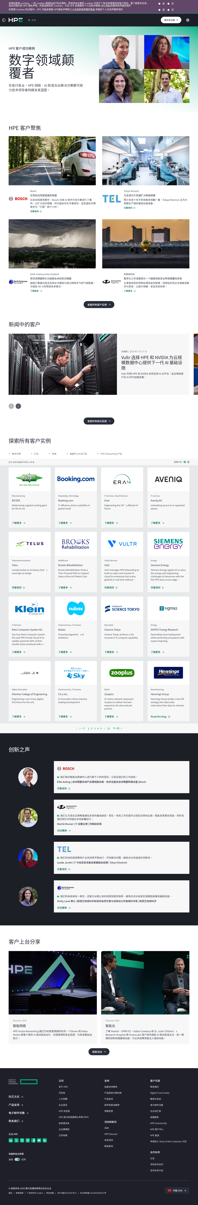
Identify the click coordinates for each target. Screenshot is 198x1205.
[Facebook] (33, 1140)
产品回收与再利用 (113, 1092)
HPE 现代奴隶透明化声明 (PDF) (74, 1117)
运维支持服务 (110, 1086)
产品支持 (108, 1098)
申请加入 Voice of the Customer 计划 (168, 1141)
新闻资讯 (108, 1146)
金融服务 (154, 1117)
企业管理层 (64, 1129)
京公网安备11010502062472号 (93, 1193)
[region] (99, 364)
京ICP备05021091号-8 (66, 1193)
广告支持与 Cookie (35, 1193)
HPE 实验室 (64, 1111)
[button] (4, 20)
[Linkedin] (11, 1140)
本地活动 (108, 1140)
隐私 (10, 1193)
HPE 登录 (154, 1135)
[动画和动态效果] (17, 1159)
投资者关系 (64, 1123)
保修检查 (108, 1111)
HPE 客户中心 (157, 1129)
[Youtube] (39, 1140)
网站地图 (50, 1193)
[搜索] (29, 20)
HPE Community (158, 1123)
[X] (16, 1140)
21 (108, 728)
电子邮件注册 (156, 1104)
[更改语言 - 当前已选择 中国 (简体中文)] (188, 19)
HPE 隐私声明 (108, 5)
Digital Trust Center (160, 1092)
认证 (152, 1158)
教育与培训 (155, 1098)
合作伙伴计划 (156, 1170)
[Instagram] (22, 1140)
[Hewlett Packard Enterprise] (16, 20)
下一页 (116, 728)
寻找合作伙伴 (156, 1164)
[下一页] (18, 406)
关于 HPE (63, 1086)
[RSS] (45, 1140)
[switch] (16, 1160)
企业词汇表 (155, 1111)
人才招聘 (63, 1098)
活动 (106, 1127)
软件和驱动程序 (111, 1104)
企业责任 (63, 1104)
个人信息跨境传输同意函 (82, 9)
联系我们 (154, 1086)
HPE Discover (111, 1134)
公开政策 (63, 1135)
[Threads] (28, 1140)
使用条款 (19, 1193)
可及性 (62, 1092)
